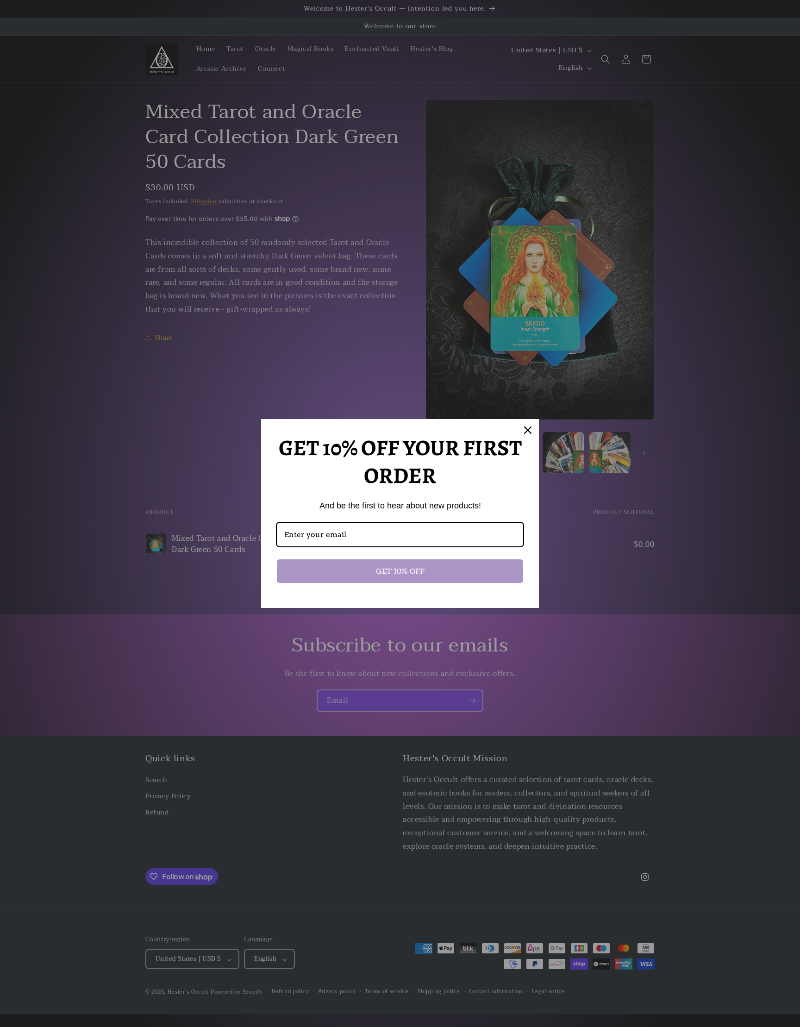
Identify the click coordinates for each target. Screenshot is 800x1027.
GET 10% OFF (400, 571)
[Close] (528, 430)
